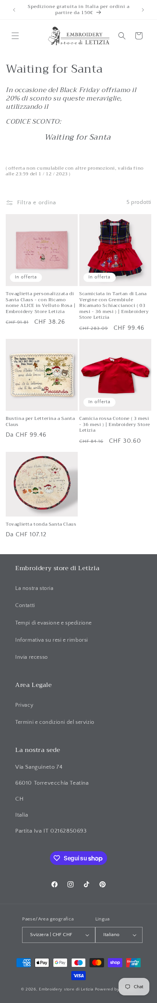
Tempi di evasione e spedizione (53, 623)
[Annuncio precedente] (14, 10)
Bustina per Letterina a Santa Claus (40, 422)
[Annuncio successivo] (143, 10)
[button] (15, 35)
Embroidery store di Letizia (67, 989)
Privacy (24, 705)
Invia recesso (31, 657)
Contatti (25, 605)
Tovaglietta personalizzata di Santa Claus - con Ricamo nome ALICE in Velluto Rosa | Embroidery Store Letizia (41, 303)
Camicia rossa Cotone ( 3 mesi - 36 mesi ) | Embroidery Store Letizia (114, 425)
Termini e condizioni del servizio (55, 722)
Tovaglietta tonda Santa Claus (41, 524)
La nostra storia (34, 588)
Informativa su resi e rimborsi (51, 640)
